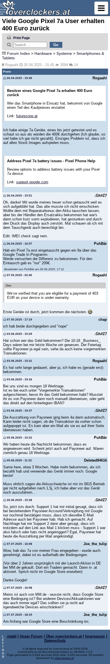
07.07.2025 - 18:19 (19, 614)
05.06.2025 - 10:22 (19, 437)
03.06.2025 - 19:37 (19, 410)
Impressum (95, 636)
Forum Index (18, 53)
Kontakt (9, 636)
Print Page (21, 38)
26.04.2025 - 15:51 (19, 195)
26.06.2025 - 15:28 (19, 500)
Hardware (43, 53)
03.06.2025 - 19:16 (19, 379)
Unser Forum (31, 636)
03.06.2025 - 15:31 (19, 360)
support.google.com (32, 182)
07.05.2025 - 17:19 (19, 319)
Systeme (64, 53)
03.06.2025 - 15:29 (19, 333)
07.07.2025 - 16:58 (19, 587)
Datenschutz (55, 640)
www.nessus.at (64, 658)
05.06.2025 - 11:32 (19, 460)
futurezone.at (27, 116)
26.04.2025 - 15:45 (19, 78)
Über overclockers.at (64, 636)
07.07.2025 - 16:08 (19, 543)
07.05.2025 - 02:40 (19, 275)
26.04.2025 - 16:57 (19, 243)
